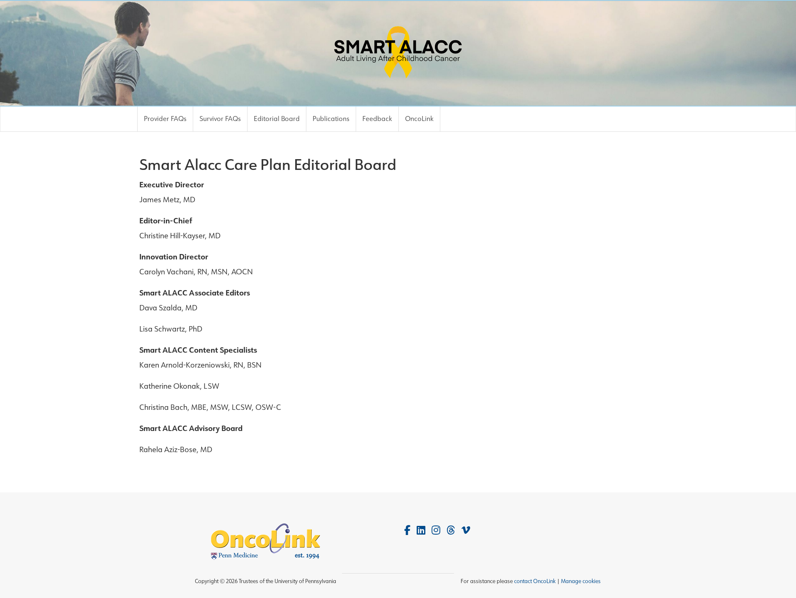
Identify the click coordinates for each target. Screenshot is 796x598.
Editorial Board (277, 118)
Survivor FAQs (220, 118)
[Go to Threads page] (451, 530)
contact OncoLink (535, 581)
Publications (331, 118)
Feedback (377, 118)
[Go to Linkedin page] (421, 530)
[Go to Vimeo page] (465, 530)
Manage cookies (581, 581)
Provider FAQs (165, 118)
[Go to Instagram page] (436, 530)
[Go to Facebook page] (407, 530)
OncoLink (419, 118)
